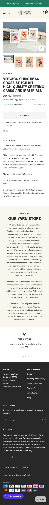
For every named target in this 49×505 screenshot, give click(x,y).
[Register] (42, 420)
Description (9, 141)
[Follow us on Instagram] (12, 457)
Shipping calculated (21, 100)
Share (5, 131)
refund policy (32, 393)
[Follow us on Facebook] (6, 457)
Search (30, 374)
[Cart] (44, 12)
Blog (29, 397)
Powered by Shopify (23, 475)
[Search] (9, 13)
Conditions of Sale (34, 383)
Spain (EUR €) (10, 468)
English (23, 468)
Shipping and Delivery (36, 378)
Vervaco (7, 74)
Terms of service (34, 388)
